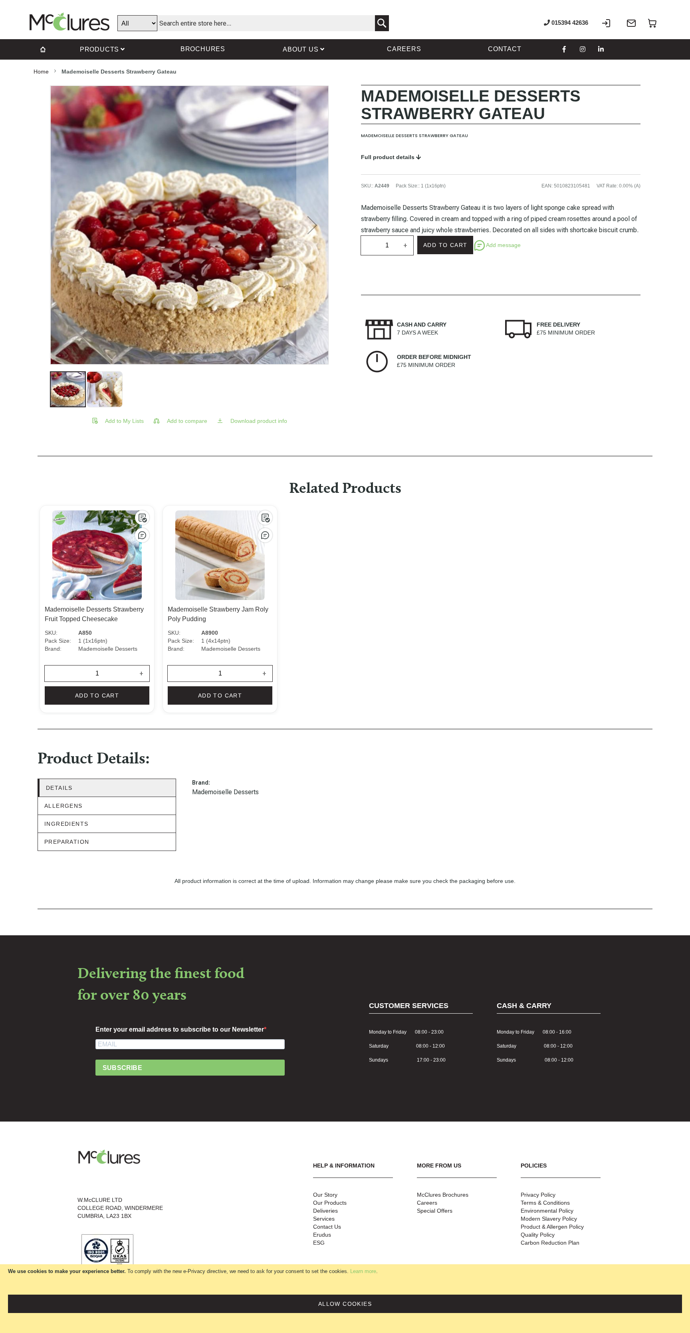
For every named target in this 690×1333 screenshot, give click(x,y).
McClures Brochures (442, 1195)
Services (324, 1218)
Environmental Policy (547, 1210)
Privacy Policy (538, 1195)
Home (41, 71)
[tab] (107, 788)
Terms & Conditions (545, 1203)
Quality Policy (538, 1234)
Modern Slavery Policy (549, 1218)
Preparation (66, 842)
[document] (345, 1298)
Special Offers (434, 1210)
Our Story (325, 1195)
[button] (312, 225)
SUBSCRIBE (122, 1067)
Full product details (388, 157)
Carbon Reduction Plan (550, 1242)
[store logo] (69, 21)
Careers (427, 1203)
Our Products (330, 1203)
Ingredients (66, 824)
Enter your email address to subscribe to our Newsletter (179, 1029)
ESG (319, 1242)
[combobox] (253, 23)
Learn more (363, 1271)
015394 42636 (569, 22)
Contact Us (327, 1226)
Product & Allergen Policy (552, 1226)
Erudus (322, 1234)
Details (59, 788)
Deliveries (325, 1210)
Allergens (63, 806)
